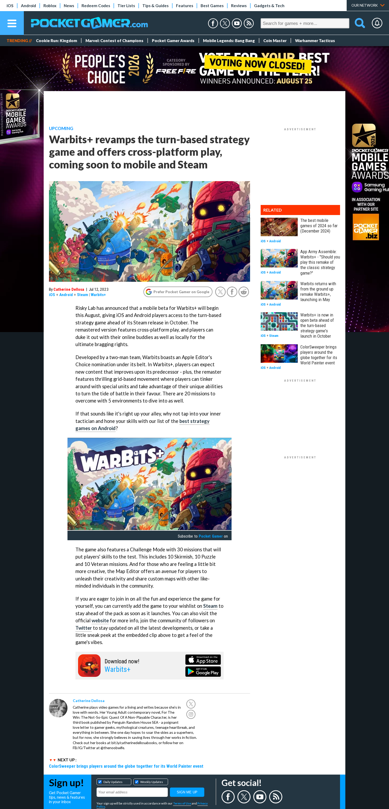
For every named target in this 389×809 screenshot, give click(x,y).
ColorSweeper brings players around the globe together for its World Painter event (126, 766)
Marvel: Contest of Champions (114, 40)
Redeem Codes (96, 5)
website (100, 620)
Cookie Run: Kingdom (56, 40)
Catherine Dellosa (68, 289)
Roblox (49, 5)
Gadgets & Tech (269, 5)
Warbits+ (98, 294)
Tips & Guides (155, 5)
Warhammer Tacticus (315, 40)
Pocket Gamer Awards (173, 40)
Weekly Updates (151, 782)
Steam (82, 294)
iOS (10, 5)
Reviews (239, 5)
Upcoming (61, 128)
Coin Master (275, 40)
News (69, 5)
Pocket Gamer (211, 536)
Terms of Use (182, 803)
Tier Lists (126, 5)
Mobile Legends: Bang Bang (229, 40)
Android (28, 5)
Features (184, 5)
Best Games (212, 5)
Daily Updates (113, 782)
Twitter (83, 628)
